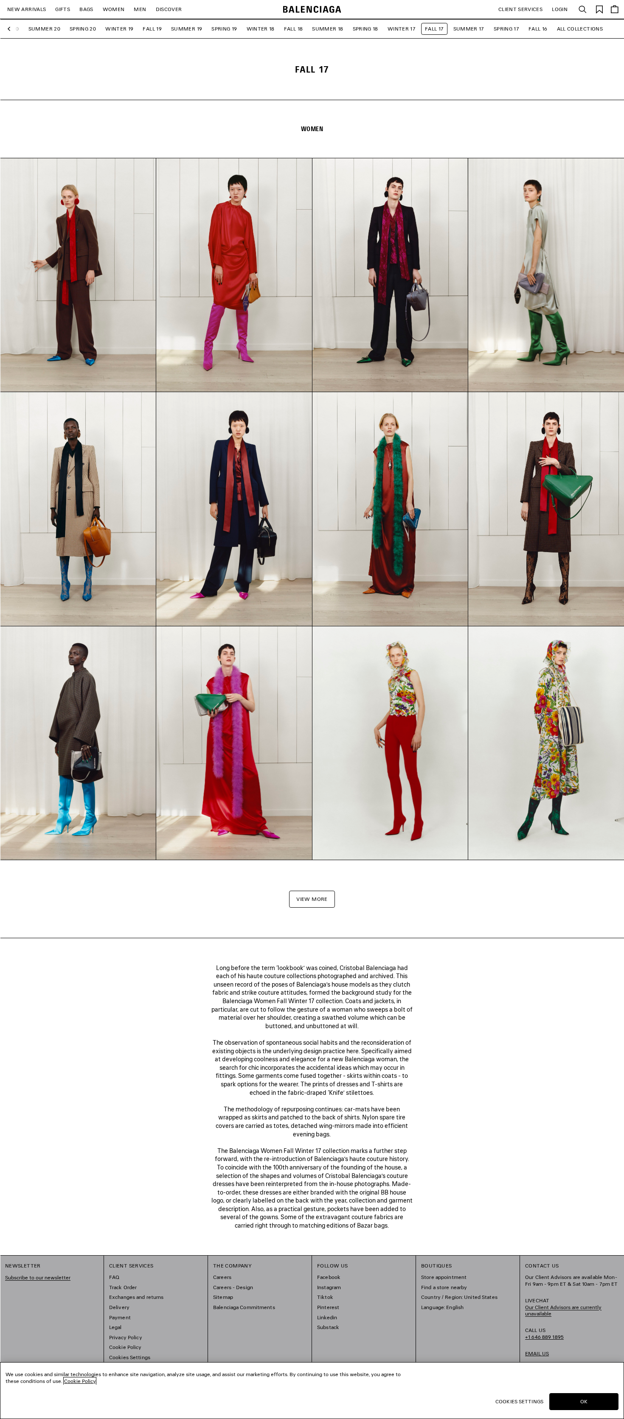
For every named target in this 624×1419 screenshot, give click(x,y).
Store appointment (444, 1277)
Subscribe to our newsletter (37, 1277)
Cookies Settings (129, 1357)
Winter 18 (261, 28)
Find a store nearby (444, 1287)
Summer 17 (468, 28)
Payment (120, 1317)
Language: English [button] (442, 1307)
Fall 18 (293, 28)
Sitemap (223, 1297)
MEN (140, 9)
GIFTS (62, 9)
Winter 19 (119, 28)
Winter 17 (402, 28)
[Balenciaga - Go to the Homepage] (312, 9)
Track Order (123, 1287)
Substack (328, 1327)
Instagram (329, 1287)
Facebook (328, 1277)
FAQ (114, 1277)
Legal (115, 1327)
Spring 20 (83, 28)
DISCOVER (169, 9)
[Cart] (615, 9)
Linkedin (327, 1317)
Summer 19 (186, 28)
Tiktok (325, 1297)
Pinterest (328, 1307)
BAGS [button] (86, 9)
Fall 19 (152, 28)
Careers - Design (233, 1287)
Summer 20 (44, 28)
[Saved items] (599, 8)
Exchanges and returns (136, 1297)
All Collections (580, 28)
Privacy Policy (125, 1337)
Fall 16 (538, 28)
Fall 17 (434, 28)
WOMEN (114, 9)
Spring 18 (365, 28)
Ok (583, 1401)
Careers (222, 1277)
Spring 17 (506, 28)
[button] (11, 29)
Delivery (119, 1307)
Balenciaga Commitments (244, 1307)
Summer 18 (327, 28)
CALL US (544, 1333)
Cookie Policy (125, 1347)
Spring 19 (224, 28)
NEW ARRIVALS (26, 9)
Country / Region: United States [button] (459, 1297)
